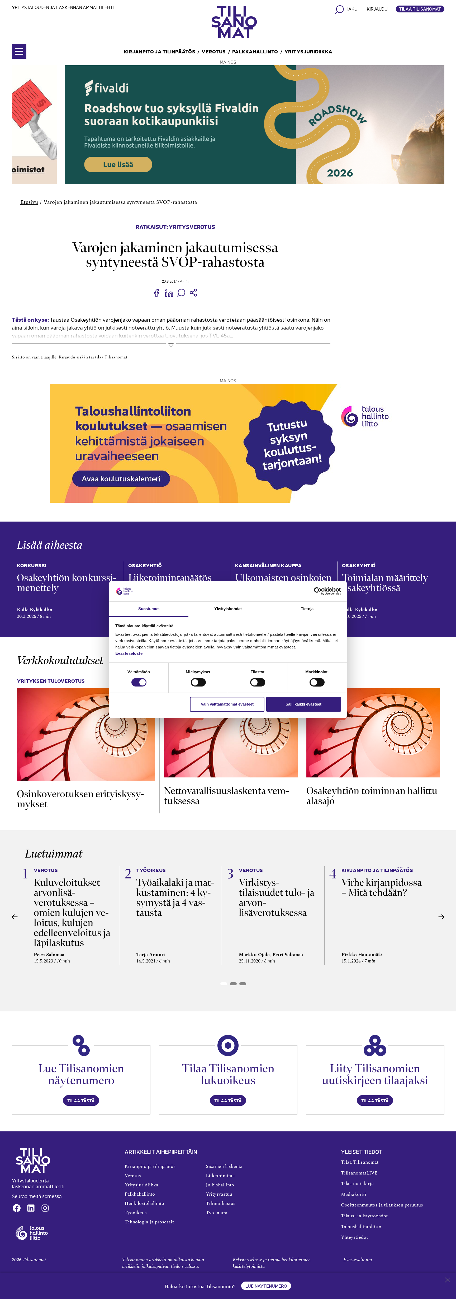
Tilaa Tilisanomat (420, 9)
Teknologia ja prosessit (149, 1222)
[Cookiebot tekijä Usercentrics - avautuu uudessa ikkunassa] (318, 591)
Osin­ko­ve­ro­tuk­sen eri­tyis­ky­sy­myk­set (80, 798)
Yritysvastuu (219, 1194)
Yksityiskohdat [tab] (228, 608)
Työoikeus (136, 1212)
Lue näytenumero (266, 1286)
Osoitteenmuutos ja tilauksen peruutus (382, 1205)
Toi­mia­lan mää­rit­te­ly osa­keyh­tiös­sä (385, 582)
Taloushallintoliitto (361, 1226)
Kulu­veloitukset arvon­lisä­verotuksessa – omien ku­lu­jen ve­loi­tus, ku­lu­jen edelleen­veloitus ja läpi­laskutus (72, 912)
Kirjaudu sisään (73, 357)
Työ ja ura (216, 1212)
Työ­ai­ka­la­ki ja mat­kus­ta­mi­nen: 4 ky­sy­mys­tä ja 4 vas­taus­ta (175, 897)
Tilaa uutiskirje (357, 1183)
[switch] (198, 682)
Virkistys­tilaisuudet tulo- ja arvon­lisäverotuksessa (276, 897)
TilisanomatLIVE (359, 1173)
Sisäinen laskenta (224, 1166)
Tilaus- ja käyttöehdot (364, 1216)
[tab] (223, 983)
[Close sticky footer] (447, 1281)
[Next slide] (441, 917)
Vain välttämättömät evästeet (227, 704)
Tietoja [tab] (307, 608)
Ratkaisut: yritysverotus (175, 226)
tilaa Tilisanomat (111, 357)
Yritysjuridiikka (308, 51)
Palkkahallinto (255, 51)
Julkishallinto (220, 1185)
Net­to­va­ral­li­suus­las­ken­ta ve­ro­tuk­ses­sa (226, 795)
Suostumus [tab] (149, 608)
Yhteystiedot (354, 1237)
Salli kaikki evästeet (303, 704)
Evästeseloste (129, 653)
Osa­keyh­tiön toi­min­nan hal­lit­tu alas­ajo (371, 795)
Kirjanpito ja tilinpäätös (160, 51)
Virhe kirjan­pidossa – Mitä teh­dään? (381, 887)
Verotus (214, 51)
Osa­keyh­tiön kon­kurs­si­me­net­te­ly (66, 582)
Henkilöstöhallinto (144, 1203)
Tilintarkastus (220, 1203)
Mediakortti (353, 1194)
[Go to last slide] (14, 917)
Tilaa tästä (81, 1100)
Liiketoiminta (220, 1175)
